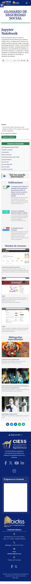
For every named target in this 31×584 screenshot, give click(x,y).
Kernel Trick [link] (5, 162)
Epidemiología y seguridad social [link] (9, 414)
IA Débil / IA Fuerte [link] (7, 169)
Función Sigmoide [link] (7, 164)
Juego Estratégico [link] (7, 159)
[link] (2, 5)
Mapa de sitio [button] (15, 435)
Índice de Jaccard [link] (6, 154)
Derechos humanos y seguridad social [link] (10, 359)
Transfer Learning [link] (7, 150)
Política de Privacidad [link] (14, 560)
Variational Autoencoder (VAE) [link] (10, 157)
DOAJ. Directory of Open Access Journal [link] (11, 267)
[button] (7, 424)
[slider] (9, 60)
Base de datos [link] (6, 167)
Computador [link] (5, 152)
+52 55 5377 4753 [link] (17, 545)
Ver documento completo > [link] (10, 133)
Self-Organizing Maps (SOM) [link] (10, 147)
